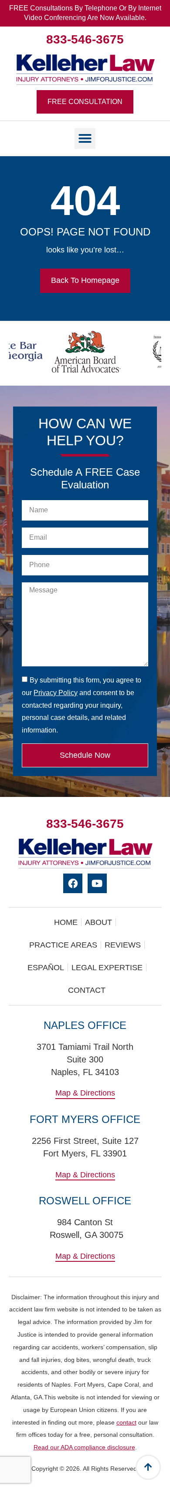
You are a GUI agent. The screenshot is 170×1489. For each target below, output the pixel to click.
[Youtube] (97, 883)
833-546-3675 (85, 39)
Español (45, 967)
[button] (85, 138)
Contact (86, 990)
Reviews (123, 945)
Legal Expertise (107, 967)
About (98, 922)
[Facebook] (73, 883)
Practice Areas (63, 945)
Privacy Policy (56, 692)
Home (66, 922)
